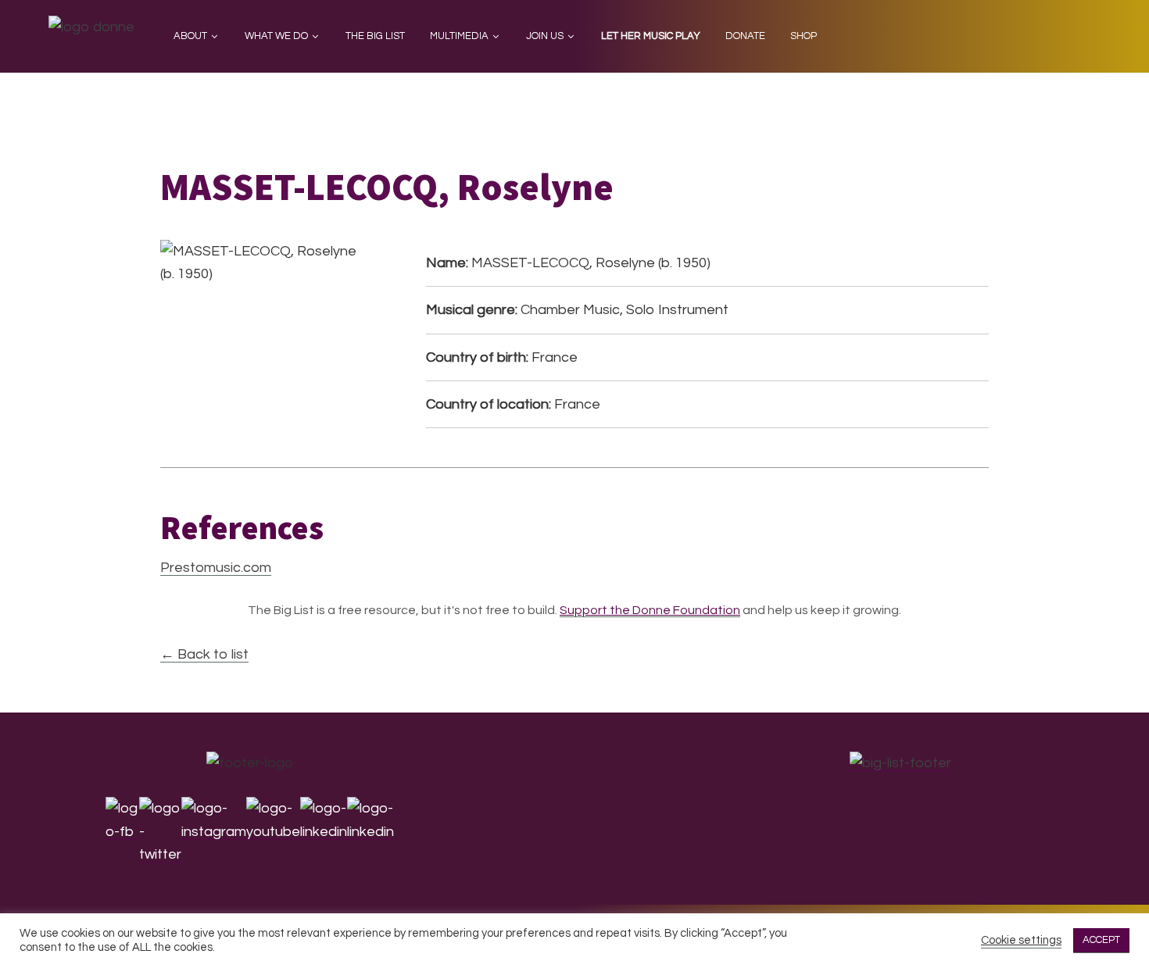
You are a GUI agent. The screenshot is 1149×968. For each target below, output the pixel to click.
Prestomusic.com (215, 567)
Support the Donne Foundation (650, 610)
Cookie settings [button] (1021, 940)
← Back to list (204, 654)
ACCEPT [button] (1101, 939)
